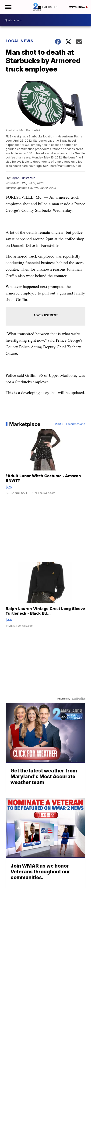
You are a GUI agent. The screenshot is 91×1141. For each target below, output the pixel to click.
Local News (19, 41)
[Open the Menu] (8, 7)
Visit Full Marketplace (70, 424)
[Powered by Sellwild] (78, 698)
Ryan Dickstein (23, 178)
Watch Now (77, 7)
